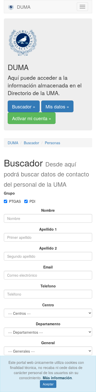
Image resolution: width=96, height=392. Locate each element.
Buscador (31, 142)
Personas (52, 142)
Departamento (48, 323)
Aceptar (48, 384)
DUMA (23, 6)
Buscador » (23, 106)
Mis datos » (57, 106)
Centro (48, 304)
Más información (57, 377)
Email (48, 267)
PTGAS (15, 201)
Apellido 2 (48, 248)
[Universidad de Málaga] (48, 39)
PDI (32, 201)
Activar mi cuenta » (31, 118)
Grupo (9, 193)
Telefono (48, 285)
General (48, 342)
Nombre (48, 210)
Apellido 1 (48, 229)
